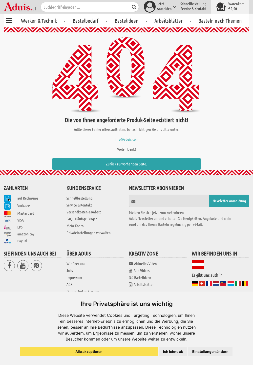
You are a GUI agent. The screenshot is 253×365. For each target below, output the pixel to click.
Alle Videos (141, 270)
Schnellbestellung (193, 3)
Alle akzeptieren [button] (89, 351)
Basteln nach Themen (220, 20)
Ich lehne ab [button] (173, 351)
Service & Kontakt (193, 8)
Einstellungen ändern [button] (210, 351)
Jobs (69, 270)
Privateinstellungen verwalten (88, 232)
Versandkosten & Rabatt (83, 211)
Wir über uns (75, 263)
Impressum (74, 277)
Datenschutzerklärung (82, 291)
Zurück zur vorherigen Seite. (126, 163)
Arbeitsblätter (168, 20)
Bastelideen (127, 20)
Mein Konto (75, 225)
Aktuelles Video (145, 263)
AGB (69, 284)
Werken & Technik (39, 20)
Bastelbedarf (86, 20)
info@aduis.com (126, 139)
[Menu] (9, 20)
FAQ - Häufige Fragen (82, 218)
